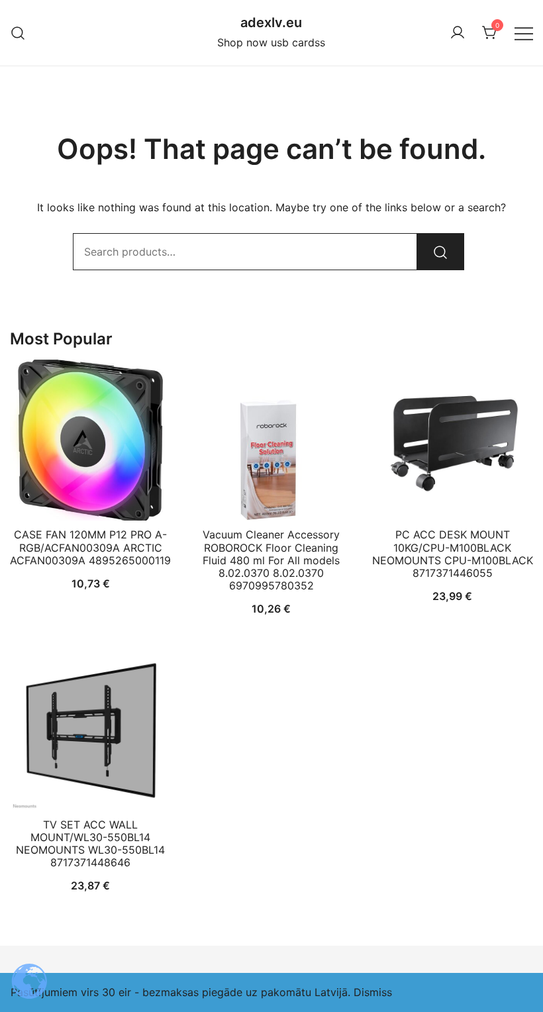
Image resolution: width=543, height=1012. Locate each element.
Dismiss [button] (373, 992)
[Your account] (458, 33)
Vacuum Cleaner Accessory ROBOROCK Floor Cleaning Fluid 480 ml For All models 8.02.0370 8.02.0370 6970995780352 (271, 560)
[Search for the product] (440, 251)
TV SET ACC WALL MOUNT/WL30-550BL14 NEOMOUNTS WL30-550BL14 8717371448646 (90, 844)
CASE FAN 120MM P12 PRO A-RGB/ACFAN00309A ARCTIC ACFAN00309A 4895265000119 (90, 547)
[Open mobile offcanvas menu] (524, 33)
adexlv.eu (271, 22)
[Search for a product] (18, 33)
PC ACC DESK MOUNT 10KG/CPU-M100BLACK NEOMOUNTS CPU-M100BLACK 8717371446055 (452, 554)
